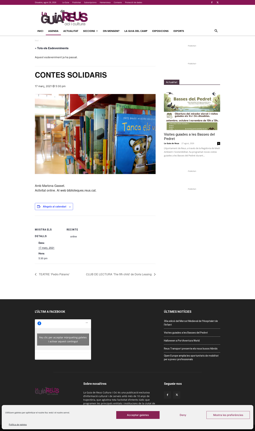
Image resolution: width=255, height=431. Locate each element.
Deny (183, 415)
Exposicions (160, 31)
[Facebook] (211, 2)
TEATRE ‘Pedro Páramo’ (54, 274)
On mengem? (111, 31)
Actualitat (70, 31)
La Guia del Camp (135, 31)
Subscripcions (90, 2)
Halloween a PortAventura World (182, 340)
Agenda (53, 31)
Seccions (89, 31)
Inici (40, 31)
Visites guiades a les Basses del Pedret (186, 332)
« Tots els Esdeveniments (52, 48)
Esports (178, 31)
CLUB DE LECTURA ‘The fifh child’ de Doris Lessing (119, 274)
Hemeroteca (105, 2)
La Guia (65, 2)
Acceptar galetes (138, 415)
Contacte (118, 2)
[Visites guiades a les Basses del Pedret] (192, 109)
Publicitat (76, 2)
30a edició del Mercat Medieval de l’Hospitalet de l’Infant (191, 323)
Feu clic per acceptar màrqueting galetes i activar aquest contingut (63, 339)
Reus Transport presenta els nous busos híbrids (191, 348)
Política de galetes (18, 424)
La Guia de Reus (171, 143)
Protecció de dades (133, 2)
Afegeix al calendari (54, 206)
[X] (217, 2)
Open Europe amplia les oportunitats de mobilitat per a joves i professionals (191, 357)
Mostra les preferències (228, 415)
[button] (216, 31)
